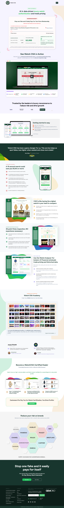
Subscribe (42, 495)
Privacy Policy (19, 502)
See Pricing (35, 133)
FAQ (17, 497)
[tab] (10, 94)
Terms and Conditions (20, 500)
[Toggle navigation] (57, 3)
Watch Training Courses (10, 501)
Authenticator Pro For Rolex (10, 492)
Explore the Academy (49, 333)
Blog (17, 492)
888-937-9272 (41, 499)
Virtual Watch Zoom (9, 493)
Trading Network (8, 503)
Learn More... (32, 403)
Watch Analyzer (8, 495)
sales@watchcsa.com (33, 498)
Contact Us (19, 498)
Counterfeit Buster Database (10, 490)
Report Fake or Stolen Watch (21, 495)
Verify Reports (19, 493)
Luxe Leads (7, 500)
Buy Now (27, 479)
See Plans (37, 479)
